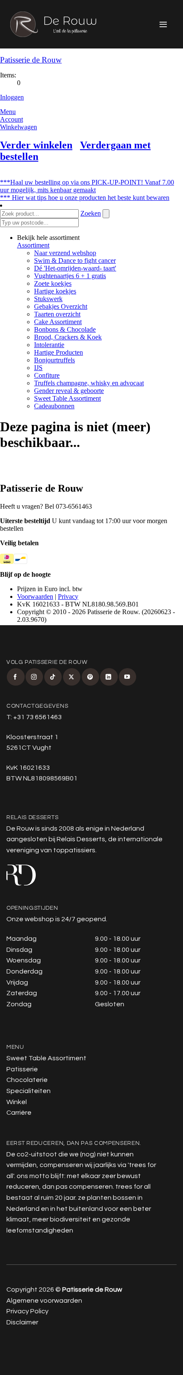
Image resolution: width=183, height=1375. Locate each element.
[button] (163, 24)
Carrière (18, 1112)
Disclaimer (22, 1322)
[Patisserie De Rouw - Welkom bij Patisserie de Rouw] (53, 24)
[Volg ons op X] (71, 677)
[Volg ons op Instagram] (34, 677)
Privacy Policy (27, 1311)
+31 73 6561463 (37, 717)
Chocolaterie (27, 1079)
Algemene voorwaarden (44, 1300)
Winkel (16, 1102)
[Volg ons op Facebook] (15, 677)
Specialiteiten (28, 1090)
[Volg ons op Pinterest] (90, 677)
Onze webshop (30, 919)
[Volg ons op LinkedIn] (108, 677)
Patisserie (22, 1069)
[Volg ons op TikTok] (53, 677)
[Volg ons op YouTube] (127, 677)
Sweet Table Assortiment (46, 1058)
